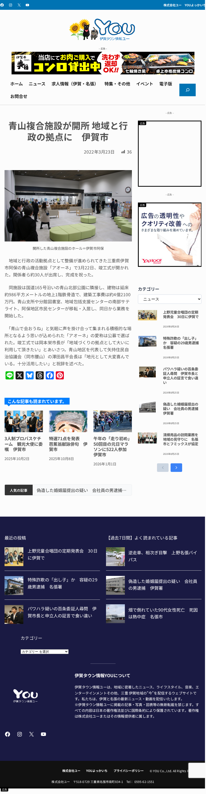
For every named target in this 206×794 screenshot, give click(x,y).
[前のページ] (163, 467)
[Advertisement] (170, 152)
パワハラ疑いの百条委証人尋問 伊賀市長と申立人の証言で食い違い (180, 375)
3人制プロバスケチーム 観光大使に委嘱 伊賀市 (24, 444)
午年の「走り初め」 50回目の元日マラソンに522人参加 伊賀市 (112, 446)
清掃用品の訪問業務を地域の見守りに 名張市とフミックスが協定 (180, 439)
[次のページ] (176, 467)
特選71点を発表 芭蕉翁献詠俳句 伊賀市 (68, 444)
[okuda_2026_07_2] (103, 72)
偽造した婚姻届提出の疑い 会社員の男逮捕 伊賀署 (82, 490)
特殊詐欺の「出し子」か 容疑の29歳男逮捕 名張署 (182, 343)
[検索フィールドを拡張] (187, 90)
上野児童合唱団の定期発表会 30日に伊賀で (181, 314)
